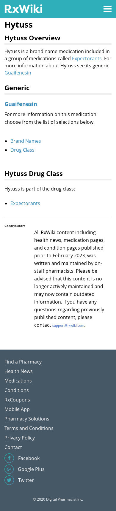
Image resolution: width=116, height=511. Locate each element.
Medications (18, 380)
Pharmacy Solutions (26, 418)
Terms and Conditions (29, 428)
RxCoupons (17, 399)
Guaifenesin (17, 72)
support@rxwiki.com (68, 325)
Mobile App (17, 409)
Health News (18, 371)
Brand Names (25, 141)
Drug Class (22, 150)
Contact (13, 447)
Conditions (16, 390)
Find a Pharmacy (23, 361)
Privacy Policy (19, 437)
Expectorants (87, 58)
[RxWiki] (23, 8)
